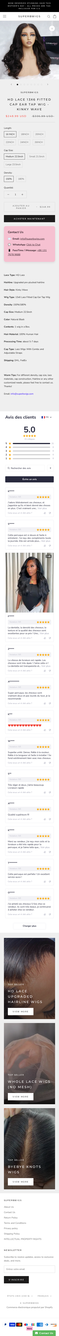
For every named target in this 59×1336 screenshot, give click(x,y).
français (43, 1296)
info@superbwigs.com (32, 238)
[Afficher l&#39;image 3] (24, 84)
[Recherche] (48, 16)
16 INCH (10, 134)
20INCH (39, 134)
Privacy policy (11, 1228)
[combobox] (50, 468)
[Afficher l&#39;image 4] (28, 84)
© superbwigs (29, 1303)
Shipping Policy (12, 1233)
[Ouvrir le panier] (54, 16)
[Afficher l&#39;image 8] (41, 84)
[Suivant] (47, 84)
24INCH (24, 142)
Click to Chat (33, 244)
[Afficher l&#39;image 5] (31, 84)
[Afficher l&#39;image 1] (17, 84)
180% (21, 178)
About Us (9, 1206)
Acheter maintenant (29, 218)
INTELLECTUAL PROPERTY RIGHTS (22, 1239)
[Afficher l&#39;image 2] (21, 84)
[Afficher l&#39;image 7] (38, 84)
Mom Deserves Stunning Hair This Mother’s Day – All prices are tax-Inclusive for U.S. (29, 6)
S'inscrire (16, 1279)
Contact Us (9, 1212)
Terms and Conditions (15, 1223)
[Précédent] (11, 84)
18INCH (25, 134)
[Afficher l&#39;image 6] (34, 84)
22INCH (10, 142)
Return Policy (11, 1217)
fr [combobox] (47, 417)
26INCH (39, 142)
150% (9, 178)
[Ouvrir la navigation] (4, 16)
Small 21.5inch (36, 156)
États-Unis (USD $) (18, 1296)
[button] (27, 443)
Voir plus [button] (42, 508)
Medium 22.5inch (14, 156)
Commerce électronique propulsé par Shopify (30, 1307)
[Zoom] (52, 28)
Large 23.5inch (13, 164)
